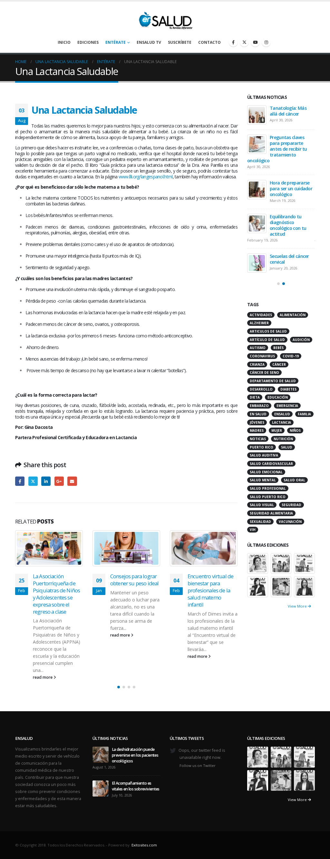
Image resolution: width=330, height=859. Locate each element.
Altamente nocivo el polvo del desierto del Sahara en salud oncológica (291, 224)
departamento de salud (273, 384)
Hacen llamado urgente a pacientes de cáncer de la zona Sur (210, 586)
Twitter (33, 481)
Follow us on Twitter (198, 751)
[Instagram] (266, 42)
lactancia (281, 425)
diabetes (288, 392)
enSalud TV (149, 42)
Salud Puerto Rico (268, 500)
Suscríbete (179, 42)
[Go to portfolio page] (258, 566)
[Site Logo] (165, 19)
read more (43, 635)
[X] (244, 42)
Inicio (64, 42)
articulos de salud (268, 334)
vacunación (290, 525)
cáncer (279, 367)
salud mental (263, 483)
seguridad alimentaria (271, 516)
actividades (261, 318)
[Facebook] (233, 42)
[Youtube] (255, 42)
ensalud (282, 417)
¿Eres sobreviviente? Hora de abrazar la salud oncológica (290, 260)
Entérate (115, 42)
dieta (255, 400)
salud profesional (268, 491)
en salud (258, 417)
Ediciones (88, 42)
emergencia (287, 409)
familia (304, 417)
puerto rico (261, 450)
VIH (253, 533)
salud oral (294, 483)
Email (72, 481)
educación (277, 400)
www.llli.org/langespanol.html (146, 177)
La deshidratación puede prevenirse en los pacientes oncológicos (290, 116)
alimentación (293, 318)
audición (301, 343)
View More (298, 609)
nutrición (283, 442)
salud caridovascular (271, 467)
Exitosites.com (144, 831)
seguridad (291, 508)
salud (286, 450)
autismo (258, 351)
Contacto (209, 42)
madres (257, 433)
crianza (257, 367)
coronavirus (262, 359)
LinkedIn (46, 481)
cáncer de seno (264, 375)
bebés (278, 351)
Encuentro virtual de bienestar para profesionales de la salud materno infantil (133, 590)
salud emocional (266, 475)
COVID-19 (291, 359)
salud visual (262, 508)
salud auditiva (264, 458)
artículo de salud (267, 343)
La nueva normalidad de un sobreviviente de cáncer (291, 187)
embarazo (259, 409)
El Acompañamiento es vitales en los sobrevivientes (291, 153)
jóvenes (257, 425)
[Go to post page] (49, 548)
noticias (258, 442)
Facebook (19, 481)
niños (295, 433)
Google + (59, 481)
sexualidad (260, 525)
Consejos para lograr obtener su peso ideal (57, 579)
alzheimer (259, 326)
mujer (276, 433)
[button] (118, 673)
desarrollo (261, 392)
